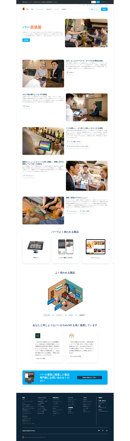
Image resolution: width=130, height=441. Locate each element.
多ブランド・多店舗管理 (42, 409)
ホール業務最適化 (41, 403)
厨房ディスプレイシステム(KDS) (28, 408)
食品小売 (54, 408)
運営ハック (85, 409)
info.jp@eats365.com (102, 407)
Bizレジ (23, 403)
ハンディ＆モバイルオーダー (27, 401)
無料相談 (26, 40)
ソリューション (40, 9)
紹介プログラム (89, 5)
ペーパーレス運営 (41, 411)
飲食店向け (49, 9)
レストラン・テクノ (87, 403)
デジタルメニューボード (26, 418)
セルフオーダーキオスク (26, 413)
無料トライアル (94, 9)
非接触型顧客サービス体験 (42, 401)
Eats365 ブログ (71, 401)
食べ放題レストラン (56, 413)
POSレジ (71, 315)
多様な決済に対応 (41, 413)
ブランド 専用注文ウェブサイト (28, 406)
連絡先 (104, 9)
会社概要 (69, 409)
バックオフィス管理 (41, 408)
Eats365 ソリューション (87, 401)
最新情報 (84, 399)
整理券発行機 (24, 416)
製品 (32, 9)
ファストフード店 (56, 399)
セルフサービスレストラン (58, 409)
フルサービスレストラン (57, 401)
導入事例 (69, 411)
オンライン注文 (40, 399)
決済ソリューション (87, 411)
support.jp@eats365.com (103, 411)
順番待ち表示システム (26, 420)
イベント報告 (85, 408)
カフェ (54, 415)
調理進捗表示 (82, 315)
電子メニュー (24, 415)
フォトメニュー (59, 315)
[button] (21, 249)
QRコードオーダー (25, 411)
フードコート (55, 404)
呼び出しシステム (25, 421)
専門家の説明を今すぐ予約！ (90, 377)
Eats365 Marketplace (26, 404)
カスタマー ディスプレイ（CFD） (28, 423)
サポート (95, 5)
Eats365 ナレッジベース (72, 399)
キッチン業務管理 (41, 406)
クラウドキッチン (56, 406)
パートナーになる (81, 5)
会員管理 (39, 404)
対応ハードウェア (71, 404)
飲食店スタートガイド (87, 404)
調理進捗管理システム (26, 409)
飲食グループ (55, 411)
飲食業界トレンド (86, 406)
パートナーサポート (71, 403)
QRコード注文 (47, 315)
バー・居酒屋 (55, 403)
